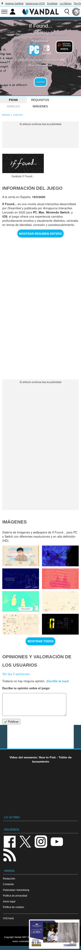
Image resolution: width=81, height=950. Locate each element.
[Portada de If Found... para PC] (23, 163)
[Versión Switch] (47, 49)
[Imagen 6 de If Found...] (60, 624)
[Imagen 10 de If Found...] (60, 578)
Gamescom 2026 (35, 3)
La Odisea (65, 3)
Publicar (13, 721)
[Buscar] (67, 11)
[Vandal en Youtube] (56, 841)
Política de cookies (13, 907)
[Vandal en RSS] (9, 854)
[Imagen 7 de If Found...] (20, 624)
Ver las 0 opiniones (16, 673)
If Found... (40, 26)
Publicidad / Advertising (16, 890)
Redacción (9, 878)
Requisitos (40, 100)
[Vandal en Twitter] (25, 841)
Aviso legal (9, 901)
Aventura (37, 34)
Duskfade (52, 3)
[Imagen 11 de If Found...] (20, 578)
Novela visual (56, 34)
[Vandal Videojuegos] (40, 11)
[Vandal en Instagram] (41, 841)
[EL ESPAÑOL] (76, 11)
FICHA (13, 100)
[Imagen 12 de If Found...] (60, 556)
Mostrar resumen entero (40, 233)
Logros (40, 82)
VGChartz (8, 918)
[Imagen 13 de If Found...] (20, 556)
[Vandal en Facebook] (9, 841)
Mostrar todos (41, 641)
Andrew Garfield (14, 3)
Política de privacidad (15, 895)
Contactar (8, 884)
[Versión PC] (34, 50)
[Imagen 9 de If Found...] (20, 601)
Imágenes (40, 106)
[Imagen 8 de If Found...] (60, 601)
